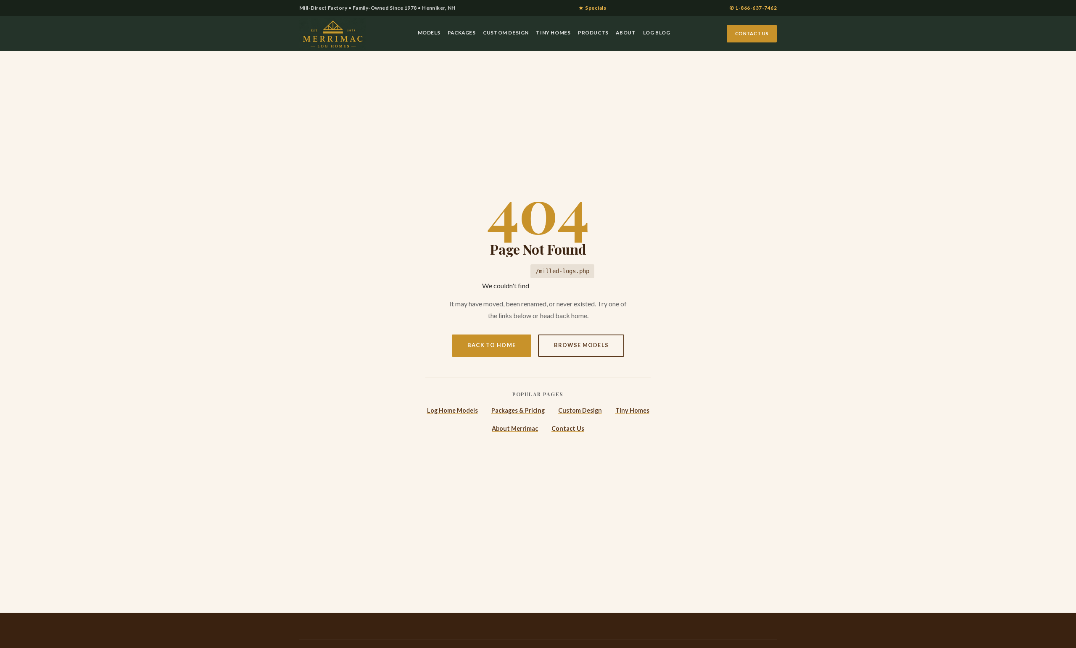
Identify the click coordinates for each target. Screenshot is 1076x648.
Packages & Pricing (518, 410)
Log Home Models (452, 410)
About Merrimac (515, 428)
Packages (462, 32)
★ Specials (592, 8)
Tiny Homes (553, 32)
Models (429, 32)
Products (593, 32)
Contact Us (752, 33)
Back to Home (491, 345)
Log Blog (656, 32)
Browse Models (581, 345)
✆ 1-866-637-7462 (753, 8)
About (626, 32)
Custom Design (506, 32)
